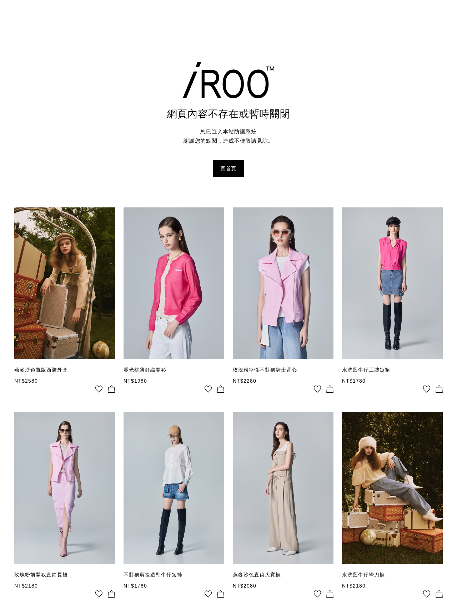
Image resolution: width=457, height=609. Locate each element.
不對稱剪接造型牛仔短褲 (153, 575)
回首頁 (228, 168)
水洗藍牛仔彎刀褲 (363, 575)
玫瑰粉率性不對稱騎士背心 (265, 370)
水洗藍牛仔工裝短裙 (366, 370)
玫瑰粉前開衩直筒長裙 (41, 575)
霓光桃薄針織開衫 (145, 370)
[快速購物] (111, 389)
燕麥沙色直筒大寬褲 (257, 575)
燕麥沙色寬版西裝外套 (41, 370)
